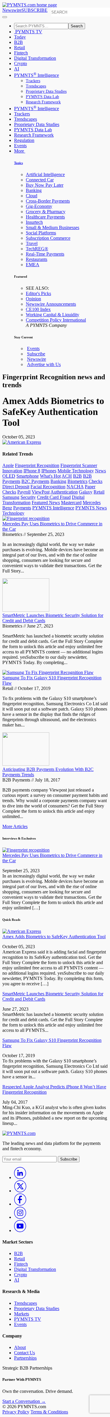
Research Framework (43, 102)
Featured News (46, 502)
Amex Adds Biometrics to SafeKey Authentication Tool (54, 936)
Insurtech (34, 222)
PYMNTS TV (28, 31)
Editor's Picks (38, 293)
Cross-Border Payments (48, 200)
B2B (18, 42)
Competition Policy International (56, 319)
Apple (8, 465)
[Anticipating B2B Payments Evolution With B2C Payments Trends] (25, 764)
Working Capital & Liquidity (52, 314)
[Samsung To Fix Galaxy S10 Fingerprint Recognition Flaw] (48, 672)
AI (16, 68)
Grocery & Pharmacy (45, 211)
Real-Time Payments (45, 253)
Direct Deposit (15, 486)
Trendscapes (36, 86)
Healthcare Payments (45, 216)
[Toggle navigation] (4, 17)
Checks (95, 481)
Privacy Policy (15, 1411)
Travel (32, 243)
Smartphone (27, 476)
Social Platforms (41, 232)
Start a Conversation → (24, 1401)
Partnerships (25, 1357)
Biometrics (77, 481)
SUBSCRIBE (34, 10)
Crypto (20, 63)
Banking (34, 190)
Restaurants (36, 259)
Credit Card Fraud (54, 497)
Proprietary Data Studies (46, 91)
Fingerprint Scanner (78, 465)
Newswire (11, 10)
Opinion (33, 298)
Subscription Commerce (48, 238)
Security (28, 497)
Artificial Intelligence (45, 174)
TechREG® (37, 248)
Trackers (33, 81)
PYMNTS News (91, 507)
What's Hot (50, 476)
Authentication (64, 491)
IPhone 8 (31, 470)
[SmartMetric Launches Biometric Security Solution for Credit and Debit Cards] (25, 610)
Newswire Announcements (51, 304)
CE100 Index (38, 309)
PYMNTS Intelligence (36, 75)
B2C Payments (35, 481)
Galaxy (85, 491)
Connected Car (40, 179)
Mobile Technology (75, 470)
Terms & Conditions (49, 1411)
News (100, 470)
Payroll (24, 491)
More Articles (15, 826)
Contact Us (24, 1352)
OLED (8, 476)
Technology (13, 513)
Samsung (10, 497)
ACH (67, 476)
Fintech (21, 52)
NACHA (75, 486)
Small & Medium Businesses (52, 227)
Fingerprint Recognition (37, 465)
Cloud (31, 195)
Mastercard (71, 502)
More (19, 150)
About (20, 1347)
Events (20, 145)
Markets (21, 1313)
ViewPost (41, 491)
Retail (19, 47)
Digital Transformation (35, 58)
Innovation (12, 470)
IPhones (48, 470)
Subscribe (36, 353)
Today (20, 36)
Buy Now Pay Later (44, 185)
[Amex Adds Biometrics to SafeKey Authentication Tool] (21, 931)
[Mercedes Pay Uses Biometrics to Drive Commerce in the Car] (26, 518)
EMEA (32, 264)
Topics (18, 163)
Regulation (24, 140)
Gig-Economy (39, 206)
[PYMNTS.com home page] (29, 4)
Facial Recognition (48, 486)
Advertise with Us (44, 364)
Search (77, 26)
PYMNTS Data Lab (42, 97)
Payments (22, 507)
